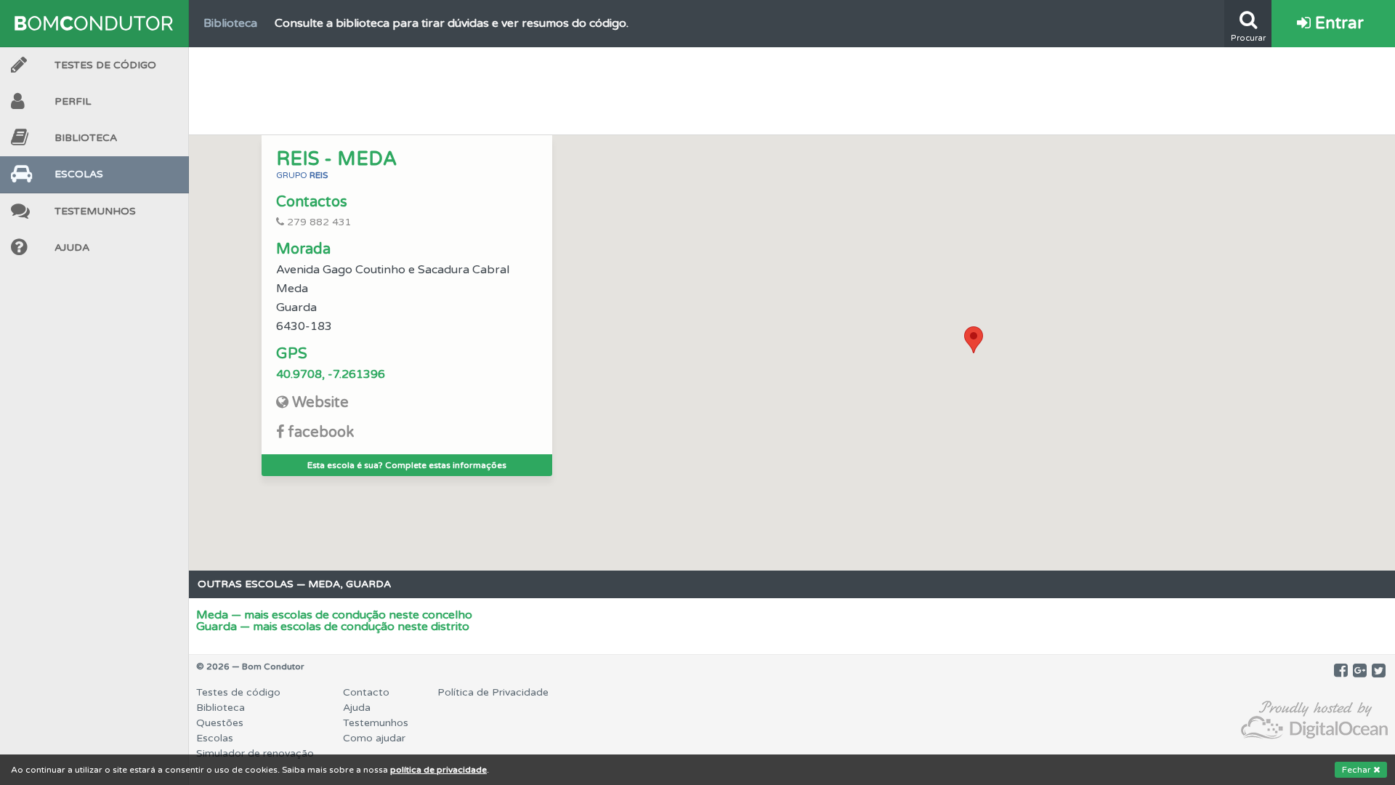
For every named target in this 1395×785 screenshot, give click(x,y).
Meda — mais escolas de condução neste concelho (334, 615)
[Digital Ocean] (1314, 721)
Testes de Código (105, 65)
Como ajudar (374, 738)
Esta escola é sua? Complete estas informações (406, 465)
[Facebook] (1341, 670)
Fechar (1357, 770)
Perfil (72, 101)
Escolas (78, 174)
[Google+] (1360, 670)
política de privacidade (438, 770)
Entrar (1337, 23)
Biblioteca (85, 138)
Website (320, 402)
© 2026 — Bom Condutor (250, 666)
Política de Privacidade (493, 692)
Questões (219, 723)
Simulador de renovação (255, 753)
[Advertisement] (792, 87)
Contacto (366, 692)
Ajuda (71, 247)
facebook (321, 432)
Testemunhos (95, 211)
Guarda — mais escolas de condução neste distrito (332, 626)
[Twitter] (1379, 670)
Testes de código (238, 692)
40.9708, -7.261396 (330, 374)
